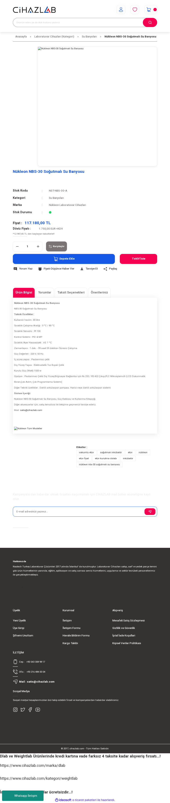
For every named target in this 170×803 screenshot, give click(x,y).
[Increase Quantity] (38, 246)
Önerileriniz (99, 292)
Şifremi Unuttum (23, 635)
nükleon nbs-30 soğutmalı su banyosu (99, 464)
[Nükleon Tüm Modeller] (45, 442)
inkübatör (128, 458)
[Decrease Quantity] (17, 246)
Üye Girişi (18, 628)
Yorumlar (44, 292)
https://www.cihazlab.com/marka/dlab (32, 765)
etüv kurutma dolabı (106, 458)
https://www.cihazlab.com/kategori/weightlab (39, 778)
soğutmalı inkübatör (111, 452)
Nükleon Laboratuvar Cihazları (67, 205)
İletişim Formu (71, 628)
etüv (130, 452)
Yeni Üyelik (19, 621)
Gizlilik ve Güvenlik (123, 628)
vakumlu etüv (86, 452)
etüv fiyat (84, 458)
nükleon (143, 452)
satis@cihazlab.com (31, 410)
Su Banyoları (56, 198)
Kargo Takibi (70, 643)
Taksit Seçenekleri (71, 292)
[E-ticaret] (84, 800)
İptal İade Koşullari (123, 635)
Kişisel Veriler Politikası (126, 643)
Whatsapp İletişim (25, 796)
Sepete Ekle (67, 259)
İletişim (67, 621)
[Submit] (149, 511)
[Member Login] (121, 9)
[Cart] (150, 9)
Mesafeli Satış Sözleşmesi (128, 621)
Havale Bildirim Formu (76, 635)
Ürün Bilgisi (24, 292)
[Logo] (34, 9)
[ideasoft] (63, 800)
